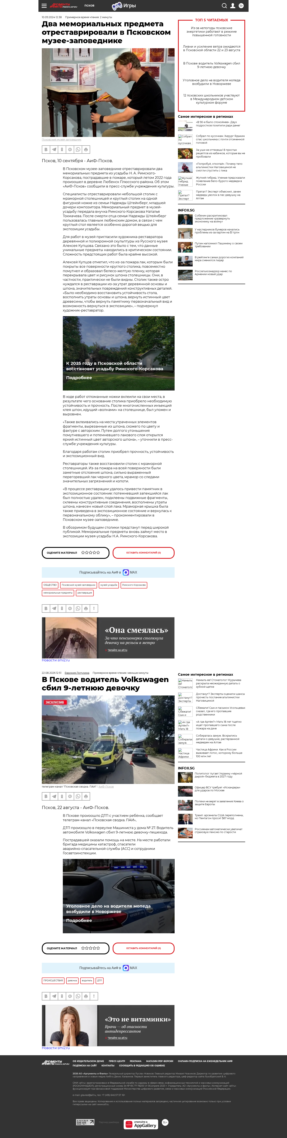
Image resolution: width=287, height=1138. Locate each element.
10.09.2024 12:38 (52, 17)
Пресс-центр (117, 1061)
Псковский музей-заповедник (61, 139)
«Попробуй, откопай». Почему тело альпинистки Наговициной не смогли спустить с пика (219, 167)
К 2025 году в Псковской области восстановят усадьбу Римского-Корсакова (114, 366)
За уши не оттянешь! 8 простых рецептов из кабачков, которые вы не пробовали (220, 153)
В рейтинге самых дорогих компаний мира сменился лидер (219, 259)
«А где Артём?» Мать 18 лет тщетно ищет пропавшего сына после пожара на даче (219, 725)
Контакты (107, 1065)
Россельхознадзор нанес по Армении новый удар (213, 273)
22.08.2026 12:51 (51, 672)
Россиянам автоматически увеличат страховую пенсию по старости (218, 831)
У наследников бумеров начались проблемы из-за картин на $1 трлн (217, 231)
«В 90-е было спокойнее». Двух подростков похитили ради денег (218, 123)
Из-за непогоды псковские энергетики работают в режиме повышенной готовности (212, 31)
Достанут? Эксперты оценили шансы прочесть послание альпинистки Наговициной (220, 697)
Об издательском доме (88, 1061)
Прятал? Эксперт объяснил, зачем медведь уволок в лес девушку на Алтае (218, 195)
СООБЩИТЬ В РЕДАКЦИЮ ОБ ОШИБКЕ (142, 1065)
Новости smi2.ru (56, 660)
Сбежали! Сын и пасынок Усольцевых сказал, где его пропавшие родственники (220, 711)
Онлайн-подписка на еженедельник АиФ (205, 1061)
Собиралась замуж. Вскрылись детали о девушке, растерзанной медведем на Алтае (217, 739)
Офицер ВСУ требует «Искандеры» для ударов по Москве (217, 789)
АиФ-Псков (106, 786)
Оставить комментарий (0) (143, 552)
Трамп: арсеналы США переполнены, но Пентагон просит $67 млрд (219, 817)
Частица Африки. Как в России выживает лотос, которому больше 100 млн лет (219, 753)
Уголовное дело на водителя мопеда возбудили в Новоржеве (211, 82)
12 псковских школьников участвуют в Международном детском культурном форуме (211, 99)
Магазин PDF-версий (159, 1061)
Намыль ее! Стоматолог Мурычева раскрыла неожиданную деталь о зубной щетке (218, 683)
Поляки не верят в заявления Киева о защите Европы (219, 803)
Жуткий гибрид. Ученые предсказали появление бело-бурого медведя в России (220, 181)
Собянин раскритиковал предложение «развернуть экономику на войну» (212, 218)
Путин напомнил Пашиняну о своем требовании (218, 245)
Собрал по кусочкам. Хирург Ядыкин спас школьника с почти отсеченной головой (220, 139)
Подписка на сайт (85, 1065)
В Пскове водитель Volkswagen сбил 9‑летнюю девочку (211, 65)
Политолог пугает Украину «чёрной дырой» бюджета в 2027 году (218, 775)
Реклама (135, 1061)
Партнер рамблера (109, 1122)
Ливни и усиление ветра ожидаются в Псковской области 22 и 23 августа (211, 48)
